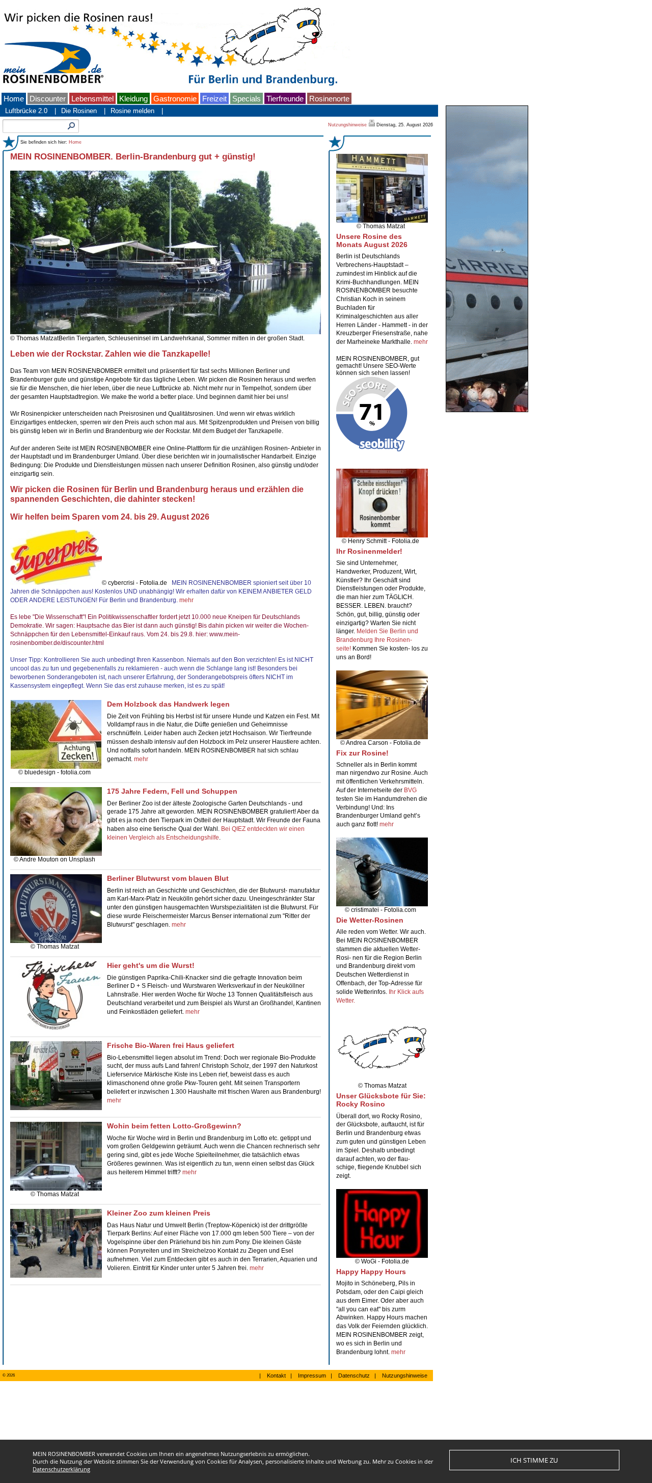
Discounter (48, 99)
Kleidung (133, 99)
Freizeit (214, 99)
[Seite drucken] (372, 124)
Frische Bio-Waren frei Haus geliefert (170, 1045)
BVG (410, 790)
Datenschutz (354, 1375)
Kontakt (276, 1375)
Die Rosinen (79, 111)
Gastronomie (175, 99)
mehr (186, 600)
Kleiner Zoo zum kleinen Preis (158, 1213)
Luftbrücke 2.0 (26, 111)
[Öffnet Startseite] (175, 88)
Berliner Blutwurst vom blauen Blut (168, 878)
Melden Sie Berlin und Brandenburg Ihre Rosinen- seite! (377, 640)
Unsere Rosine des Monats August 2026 (372, 240)
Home (14, 99)
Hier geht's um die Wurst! (151, 965)
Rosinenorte (329, 99)
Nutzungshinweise (347, 124)
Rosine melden (132, 111)
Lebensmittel (92, 99)
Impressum (312, 1375)
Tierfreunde (285, 99)
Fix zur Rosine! (362, 753)
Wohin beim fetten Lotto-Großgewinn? (174, 1126)
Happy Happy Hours (371, 1272)
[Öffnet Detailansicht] (57, 1028)
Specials (246, 99)
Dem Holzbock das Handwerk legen (168, 704)
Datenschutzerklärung (61, 1469)
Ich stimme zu (534, 1460)
